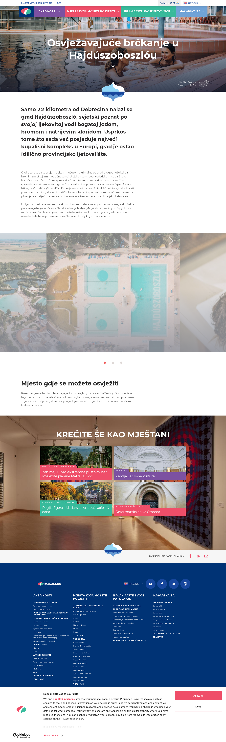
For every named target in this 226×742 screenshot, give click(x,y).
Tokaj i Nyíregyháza (81, 656)
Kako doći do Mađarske (123, 613)
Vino (35, 651)
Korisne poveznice (121, 637)
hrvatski (193, 3)
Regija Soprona (80, 663)
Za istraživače (159, 609)
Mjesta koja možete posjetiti (91, 11)
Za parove (157, 627)
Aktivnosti (47, 11)
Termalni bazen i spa (42, 606)
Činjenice (117, 627)
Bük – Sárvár (78, 667)
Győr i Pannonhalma (82, 674)
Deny (198, 706)
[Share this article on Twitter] (196, 556)
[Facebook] (162, 584)
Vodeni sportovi (40, 658)
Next (171, 241)
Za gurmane (158, 630)
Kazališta (37, 632)
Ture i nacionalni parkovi (44, 662)
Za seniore (157, 613)
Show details (50, 735)
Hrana (36, 648)
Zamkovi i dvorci (40, 622)
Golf (35, 672)
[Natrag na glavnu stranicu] (26, 11)
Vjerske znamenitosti (42, 629)
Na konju (37, 669)
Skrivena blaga (79, 625)
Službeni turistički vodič (36, 3)
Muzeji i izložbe (40, 625)
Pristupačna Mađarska (123, 633)
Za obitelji (157, 606)
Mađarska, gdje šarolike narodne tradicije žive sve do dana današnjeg (51, 637)
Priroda (76, 622)
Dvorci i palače (79, 615)
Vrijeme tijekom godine (123, 623)
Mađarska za (190, 11)
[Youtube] (151, 584)
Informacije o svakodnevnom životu (128, 620)
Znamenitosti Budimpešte (84, 611)
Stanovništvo (118, 630)
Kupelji (76, 618)
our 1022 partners (64, 699)
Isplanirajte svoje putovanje (146, 11)
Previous (55, 241)
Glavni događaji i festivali (44, 641)
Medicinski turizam (41, 609)
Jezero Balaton (79, 649)
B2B (59, 3)
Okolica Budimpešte (82, 646)
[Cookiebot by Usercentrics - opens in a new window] (21, 735)
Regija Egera (79, 670)
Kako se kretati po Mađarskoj (125, 616)
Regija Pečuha (79, 660)
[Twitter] (174, 584)
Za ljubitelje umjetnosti (163, 616)
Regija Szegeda (80, 677)
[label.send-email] (204, 556)
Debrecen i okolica (81, 653)
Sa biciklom (38, 665)
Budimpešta (78, 642)
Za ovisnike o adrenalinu (163, 623)
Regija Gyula (78, 681)
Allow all (198, 695)
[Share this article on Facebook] (189, 556)
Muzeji (76, 629)
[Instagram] (185, 584)
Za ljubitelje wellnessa (163, 620)
